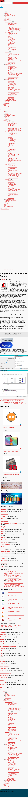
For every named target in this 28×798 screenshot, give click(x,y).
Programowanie (12, 93)
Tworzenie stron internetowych (15, 73)
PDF (9, 48)
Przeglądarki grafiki (12, 58)
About (6, 13)
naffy (2, 529)
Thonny (3, 558)
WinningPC (4, 626)
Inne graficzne (11, 63)
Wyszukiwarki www (13, 78)
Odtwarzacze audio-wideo (14, 28)
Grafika (7, 52)
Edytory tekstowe (12, 39)
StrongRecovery (5, 544)
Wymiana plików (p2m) (13, 75)
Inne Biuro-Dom (12, 50)
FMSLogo (3, 509)
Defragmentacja (12, 84)
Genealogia (11, 40)
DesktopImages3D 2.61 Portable (11, 474)
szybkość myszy (18, 400)
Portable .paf (6, 103)
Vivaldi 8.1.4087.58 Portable (15, 579)
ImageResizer (4, 521)
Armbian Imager (5, 553)
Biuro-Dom (8, 32)
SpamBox (3, 516)
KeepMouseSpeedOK (8, 399)
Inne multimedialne (12, 23)
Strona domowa (8, 340)
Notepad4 (3, 539)
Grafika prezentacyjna (13, 54)
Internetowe (11, 88)
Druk (9, 36)
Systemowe (11, 97)
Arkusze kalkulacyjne (13, 33)
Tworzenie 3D (11, 59)
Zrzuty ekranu (11, 62)
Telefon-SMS (11, 98)
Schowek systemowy (13, 94)
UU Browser (4, 546)
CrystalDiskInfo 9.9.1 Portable (15, 592)
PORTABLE (6, 20)
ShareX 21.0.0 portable (14, 581)
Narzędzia (7, 79)
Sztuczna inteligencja (10, 100)
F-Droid (3, 537)
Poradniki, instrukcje (10, 15)
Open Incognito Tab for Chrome (9, 523)
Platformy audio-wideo (13, 29)
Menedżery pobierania (13, 92)
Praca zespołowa (12, 49)
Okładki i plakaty (12, 57)
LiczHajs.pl (4, 560)
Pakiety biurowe (12, 47)
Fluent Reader (5, 556)
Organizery (10, 45)
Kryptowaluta (11, 43)
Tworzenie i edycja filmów (14, 30)
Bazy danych (11, 82)
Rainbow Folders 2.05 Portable (10, 451)
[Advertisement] (14, 224)
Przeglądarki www (12, 70)
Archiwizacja (11, 81)
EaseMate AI (4, 514)
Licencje (7, 16)
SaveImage (4, 511)
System (10, 95)
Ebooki (10, 37)
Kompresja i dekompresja (14, 89)
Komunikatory (11, 68)
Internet (7, 64)
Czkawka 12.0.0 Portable (14, 584)
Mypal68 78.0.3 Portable (13, 580)
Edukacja (10, 38)
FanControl (4, 542)
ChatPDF (3, 549)
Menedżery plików (12, 90)
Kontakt (7, 19)
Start (4, 11)
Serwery (10, 72)
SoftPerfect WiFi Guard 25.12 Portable (17, 576)
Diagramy (10, 34)
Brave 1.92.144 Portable (14, 575)
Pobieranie (8, 14)
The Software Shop (12, 626)
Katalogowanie (11, 24)
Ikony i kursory (11, 55)
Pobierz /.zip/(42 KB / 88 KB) (7, 346)
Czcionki (10, 53)
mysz (5, 400)
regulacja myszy (10, 400)
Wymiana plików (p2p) (13, 77)
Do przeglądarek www (8, 106)
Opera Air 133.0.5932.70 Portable (16, 586)
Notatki (10, 44)
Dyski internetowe (12, 67)
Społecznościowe (9, 99)
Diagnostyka (11, 87)
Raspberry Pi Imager (6, 551)
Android (5, 105)
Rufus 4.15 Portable (13, 595)
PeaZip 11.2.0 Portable (14, 571)
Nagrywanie (11, 27)
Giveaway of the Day (6, 625)
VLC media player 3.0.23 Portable (16, 615)
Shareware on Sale (16, 625)
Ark (2, 566)
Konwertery (11, 26)
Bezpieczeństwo (12, 83)
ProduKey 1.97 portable (14, 603)
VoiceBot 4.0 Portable (8, 427)
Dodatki (7, 102)
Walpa (2, 531)
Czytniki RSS (11, 66)
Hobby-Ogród (11, 42)
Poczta (9, 69)
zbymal (3, 279)
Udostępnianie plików (13, 74)
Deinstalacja (11, 85)
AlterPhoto (4, 563)
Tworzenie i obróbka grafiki (14, 60)
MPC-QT (3, 518)
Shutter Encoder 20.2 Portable (15, 583)
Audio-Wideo (8, 22)
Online (4, 104)
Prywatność (8, 18)
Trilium (3, 533)
